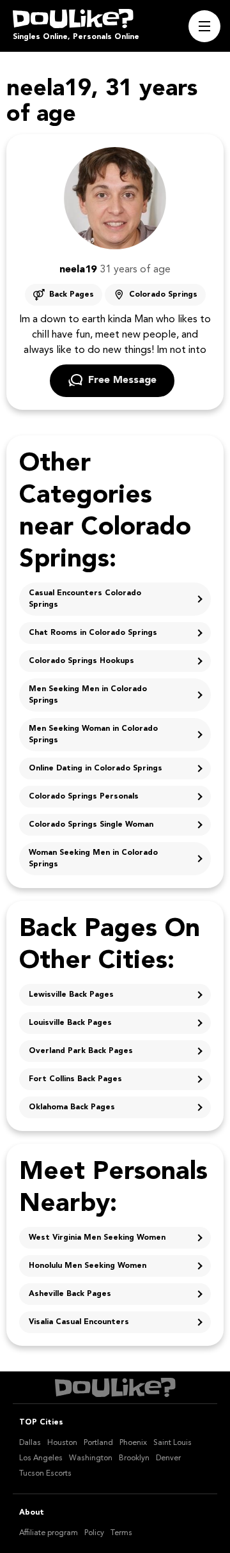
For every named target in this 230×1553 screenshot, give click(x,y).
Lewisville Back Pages (71, 995)
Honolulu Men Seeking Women (87, 1266)
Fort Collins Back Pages (75, 1079)
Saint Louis (172, 1443)
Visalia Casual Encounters (79, 1322)
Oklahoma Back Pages (72, 1107)
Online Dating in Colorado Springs (95, 768)
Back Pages (71, 295)
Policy (94, 1533)
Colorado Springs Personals (84, 796)
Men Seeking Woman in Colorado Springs (93, 734)
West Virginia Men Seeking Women (97, 1238)
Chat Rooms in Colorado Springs (93, 633)
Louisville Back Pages (70, 1023)
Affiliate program (48, 1533)
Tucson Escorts (45, 1474)
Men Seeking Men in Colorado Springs (88, 695)
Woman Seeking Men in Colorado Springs (93, 858)
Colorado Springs (163, 295)
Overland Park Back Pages (81, 1051)
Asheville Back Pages (70, 1294)
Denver (168, 1458)
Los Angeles (41, 1458)
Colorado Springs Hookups (81, 661)
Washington (90, 1458)
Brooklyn (134, 1458)
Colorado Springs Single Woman (91, 825)
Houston (62, 1443)
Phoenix (133, 1443)
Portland (98, 1443)
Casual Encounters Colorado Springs (85, 599)
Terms (121, 1533)
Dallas (30, 1443)
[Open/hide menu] (204, 26)
